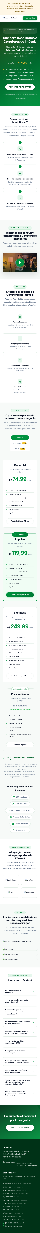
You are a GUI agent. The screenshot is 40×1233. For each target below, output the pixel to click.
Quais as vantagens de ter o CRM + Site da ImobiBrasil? (16, 1032)
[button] (20, 262)
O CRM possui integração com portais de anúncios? (17, 1022)
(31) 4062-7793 (15, 1193)
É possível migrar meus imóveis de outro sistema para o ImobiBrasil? (17, 1012)
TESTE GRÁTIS (30, 18)
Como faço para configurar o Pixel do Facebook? (17, 1071)
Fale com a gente (20, 745)
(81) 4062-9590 (12, 1216)
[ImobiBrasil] (10, 18)
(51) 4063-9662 (14, 1203)
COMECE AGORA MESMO (20, 1128)
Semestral (19, 443)
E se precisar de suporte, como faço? (15, 1052)
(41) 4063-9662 (12, 1197)
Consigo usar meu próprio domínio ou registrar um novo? (17, 1062)
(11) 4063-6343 (13, 1187)
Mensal (20, 438)
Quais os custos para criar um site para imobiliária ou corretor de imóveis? (17, 1082)
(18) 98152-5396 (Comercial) (14, 1223)
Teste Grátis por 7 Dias (20, 521)
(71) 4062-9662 (13, 1213)
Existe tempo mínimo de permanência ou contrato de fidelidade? (16, 1094)
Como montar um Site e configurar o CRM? (14, 1042)
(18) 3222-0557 (17, 1184)
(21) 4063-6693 (14, 1190)
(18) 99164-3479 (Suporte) (14, 1226)
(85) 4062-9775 (13, 1219)
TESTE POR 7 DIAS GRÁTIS (20, 87)
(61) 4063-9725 (12, 1206)
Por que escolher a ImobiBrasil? (13, 991)
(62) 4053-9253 (13, 1210)
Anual (19, 449)
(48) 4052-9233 (15, 1200)
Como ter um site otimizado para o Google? (16, 1001)
